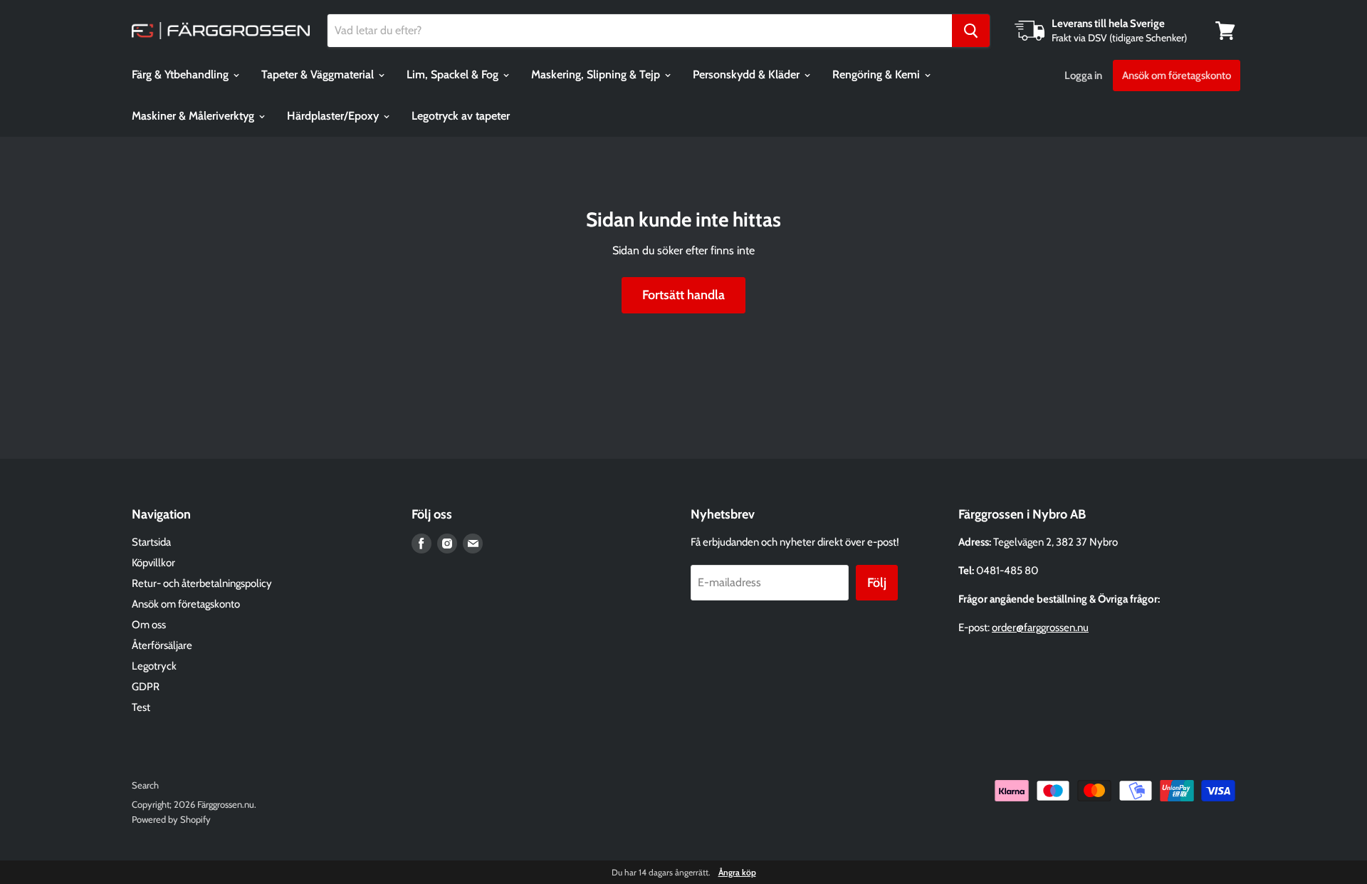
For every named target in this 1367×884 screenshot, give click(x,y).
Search (145, 785)
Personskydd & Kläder (747, 74)
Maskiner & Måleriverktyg (194, 116)
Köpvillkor (153, 562)
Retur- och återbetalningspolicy (202, 583)
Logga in (1083, 75)
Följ (876, 583)
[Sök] (971, 30)
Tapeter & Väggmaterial (319, 74)
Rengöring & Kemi (877, 74)
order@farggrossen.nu (1040, 627)
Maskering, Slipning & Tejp (597, 74)
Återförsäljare (162, 645)
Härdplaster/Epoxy (334, 116)
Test (141, 707)
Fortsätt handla (683, 295)
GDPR (145, 686)
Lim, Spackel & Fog (454, 74)
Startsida (151, 542)
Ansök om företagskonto (1176, 75)
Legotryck (154, 666)
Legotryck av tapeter (461, 116)
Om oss (149, 624)
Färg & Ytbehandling (181, 74)
